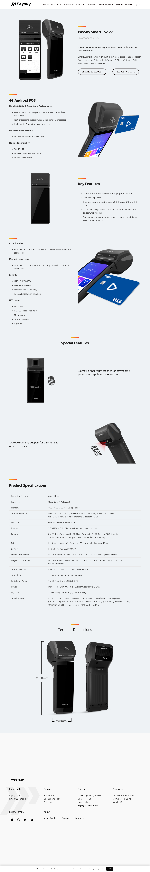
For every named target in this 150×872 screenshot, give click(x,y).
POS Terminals (51, 795)
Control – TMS (84, 798)
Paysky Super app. (17, 798)
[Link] (21, 4)
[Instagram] (19, 820)
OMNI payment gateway (89, 795)
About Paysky (50, 818)
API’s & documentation (123, 795)
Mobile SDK (117, 802)
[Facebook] (12, 820)
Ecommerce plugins (121, 798)
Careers (65, 818)
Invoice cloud (84, 802)
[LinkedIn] (32, 820)
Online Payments (52, 798)
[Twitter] (25, 820)
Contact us (80, 818)
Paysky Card (14, 795)
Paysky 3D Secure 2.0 (88, 805)
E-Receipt (48, 802)
